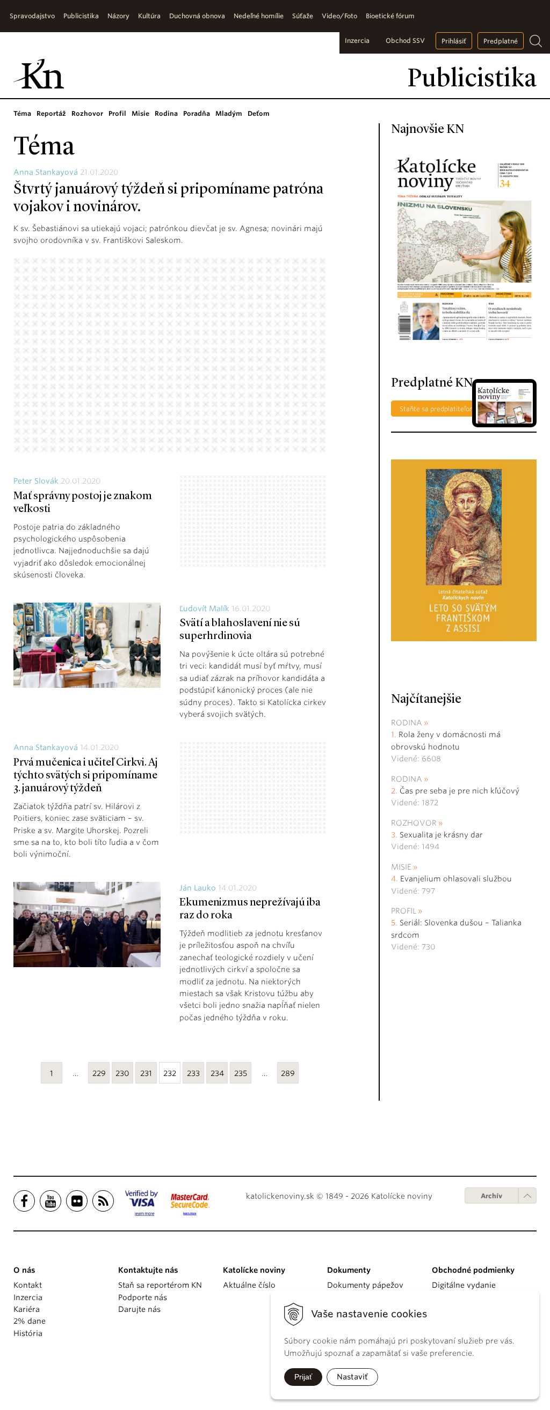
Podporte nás (142, 1297)
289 (288, 1073)
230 (122, 1073)
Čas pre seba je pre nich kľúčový (459, 790)
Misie (140, 113)
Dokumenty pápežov (365, 1285)
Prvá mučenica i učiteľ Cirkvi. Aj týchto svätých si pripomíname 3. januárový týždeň (85, 776)
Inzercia (357, 40)
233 (193, 1073)
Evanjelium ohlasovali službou (456, 878)
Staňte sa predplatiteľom (438, 409)
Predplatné (500, 41)
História (27, 1333)
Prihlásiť (454, 41)
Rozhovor (87, 113)
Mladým (228, 113)
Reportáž (51, 113)
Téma (22, 113)
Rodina (166, 113)
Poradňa (196, 113)
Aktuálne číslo (249, 1285)
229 (99, 1073)
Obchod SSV (405, 40)
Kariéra (26, 1309)
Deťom (259, 113)
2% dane (29, 1321)
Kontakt (27, 1285)
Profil (117, 113)
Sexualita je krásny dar (441, 834)
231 (146, 1073)
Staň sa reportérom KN (160, 1285)
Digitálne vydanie (464, 1285)
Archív (491, 1196)
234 (217, 1073)
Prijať (303, 1376)
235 (240, 1073)
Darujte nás (139, 1309)
